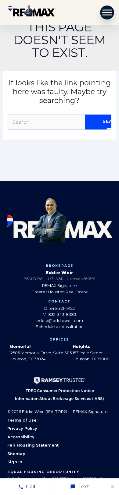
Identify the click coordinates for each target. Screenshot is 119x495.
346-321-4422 (62, 308)
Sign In (14, 461)
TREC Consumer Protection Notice (59, 390)
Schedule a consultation (60, 326)
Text (83, 487)
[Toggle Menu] (107, 12)
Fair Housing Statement (33, 445)
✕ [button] (113, 487)
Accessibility (20, 436)
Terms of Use (22, 420)
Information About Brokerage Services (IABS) (59, 398)
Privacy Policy (22, 428)
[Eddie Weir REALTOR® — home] (32, 12)
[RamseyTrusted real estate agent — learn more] (59, 380)
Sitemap (16, 453)
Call (30, 487)
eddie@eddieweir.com (59, 320)
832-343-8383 (62, 314)
